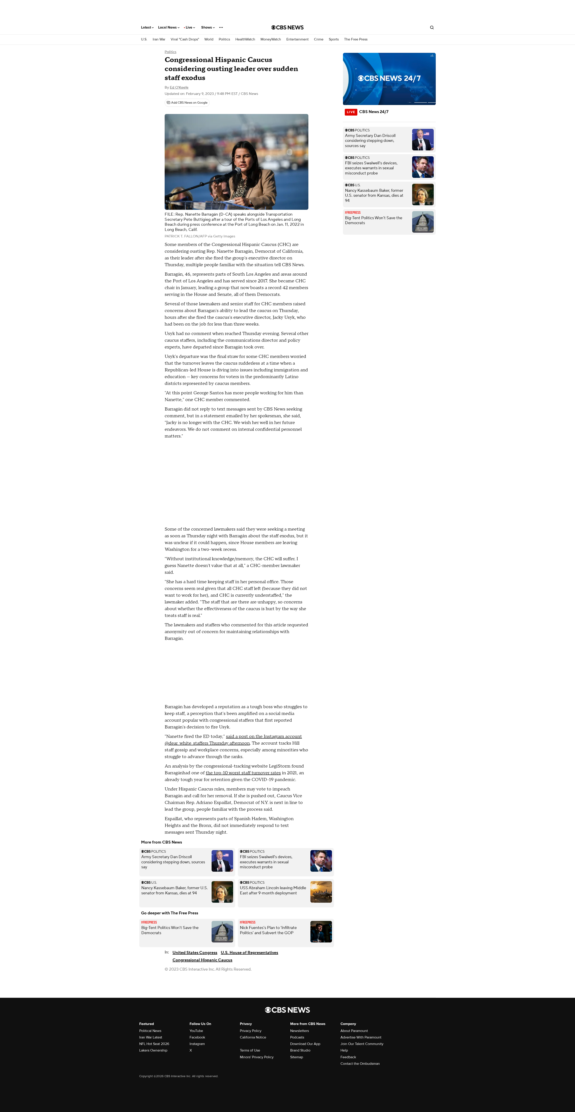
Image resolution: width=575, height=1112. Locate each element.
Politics (224, 39)
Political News (150, 1031)
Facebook (197, 1037)
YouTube (196, 1031)
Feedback (348, 1057)
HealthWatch (245, 39)
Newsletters (299, 1031)
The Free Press (355, 39)
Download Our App (305, 1044)
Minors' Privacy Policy (257, 1057)
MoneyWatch (271, 39)
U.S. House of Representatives (249, 952)
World (208, 39)
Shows (207, 27)
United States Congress (194, 952)
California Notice (253, 1037)
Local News (168, 27)
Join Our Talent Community (362, 1044)
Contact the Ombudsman (360, 1063)
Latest (146, 27)
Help (344, 1050)
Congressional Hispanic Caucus (202, 960)
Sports (334, 39)
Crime (318, 39)
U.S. (144, 39)
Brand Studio (300, 1050)
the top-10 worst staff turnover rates (243, 773)
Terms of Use (250, 1050)
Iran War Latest (150, 1037)
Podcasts (297, 1037)
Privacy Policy (250, 1031)
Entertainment (297, 39)
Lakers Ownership (153, 1050)
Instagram (197, 1044)
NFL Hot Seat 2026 (154, 1044)
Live (189, 27)
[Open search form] (432, 27)
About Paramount (354, 1031)
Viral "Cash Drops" (185, 39)
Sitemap (296, 1057)
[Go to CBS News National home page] (287, 27)
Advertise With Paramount (361, 1037)
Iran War (159, 39)
